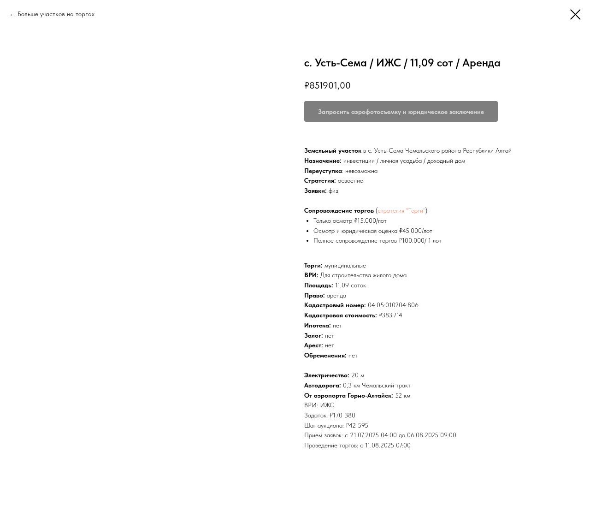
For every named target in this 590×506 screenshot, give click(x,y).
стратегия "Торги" (401, 210)
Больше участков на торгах (56, 14)
